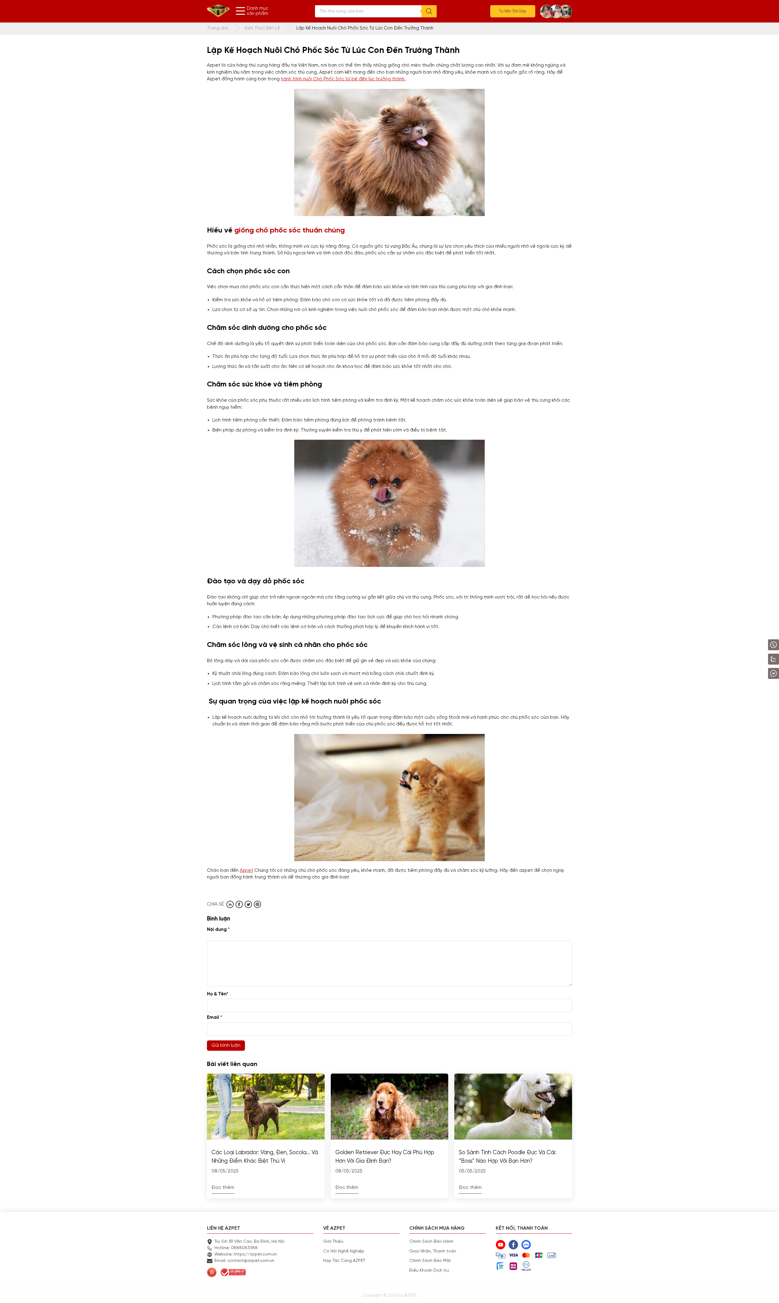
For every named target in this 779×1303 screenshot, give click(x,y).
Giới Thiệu (333, 1241)
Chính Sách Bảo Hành (431, 1241)
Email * (214, 1017)
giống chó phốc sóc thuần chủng (289, 230)
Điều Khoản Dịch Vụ (429, 1270)
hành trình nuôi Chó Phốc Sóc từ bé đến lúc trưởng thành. (343, 79)
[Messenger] (757, 673)
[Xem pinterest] (257, 904)
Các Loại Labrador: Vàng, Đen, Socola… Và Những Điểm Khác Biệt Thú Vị (264, 1157)
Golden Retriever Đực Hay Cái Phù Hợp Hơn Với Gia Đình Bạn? (384, 1157)
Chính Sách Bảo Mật (430, 1261)
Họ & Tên (217, 994)
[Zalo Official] (756, 659)
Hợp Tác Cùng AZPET (344, 1261)
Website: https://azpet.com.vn (246, 1254)
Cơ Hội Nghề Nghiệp (343, 1251)
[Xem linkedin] (230, 904)
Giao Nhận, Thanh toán (432, 1251)
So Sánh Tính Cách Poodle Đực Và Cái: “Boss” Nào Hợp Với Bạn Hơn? (507, 1157)
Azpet (246, 870)
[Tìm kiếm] (429, 11)
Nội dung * (218, 929)
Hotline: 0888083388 (236, 1248)
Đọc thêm (222, 1187)
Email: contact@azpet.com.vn (244, 1261)
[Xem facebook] (239, 904)
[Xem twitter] (248, 904)
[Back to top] (768, 1292)
